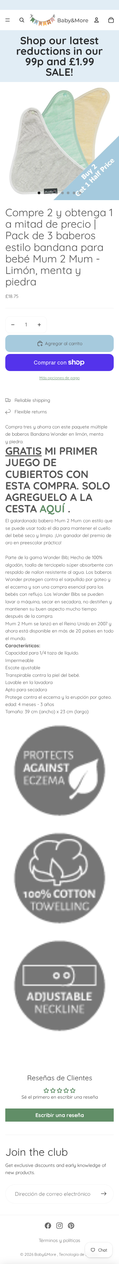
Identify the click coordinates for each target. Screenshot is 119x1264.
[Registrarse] (104, 1194)
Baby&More (45, 1254)
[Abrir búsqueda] (22, 20)
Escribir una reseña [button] (59, 1115)
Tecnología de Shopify (79, 1254)
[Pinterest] (71, 1226)
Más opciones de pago (59, 377)
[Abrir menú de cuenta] (96, 20)
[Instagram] (59, 1226)
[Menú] (7, 20)
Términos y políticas (59, 1240)
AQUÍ (52, 508)
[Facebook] (48, 1226)
